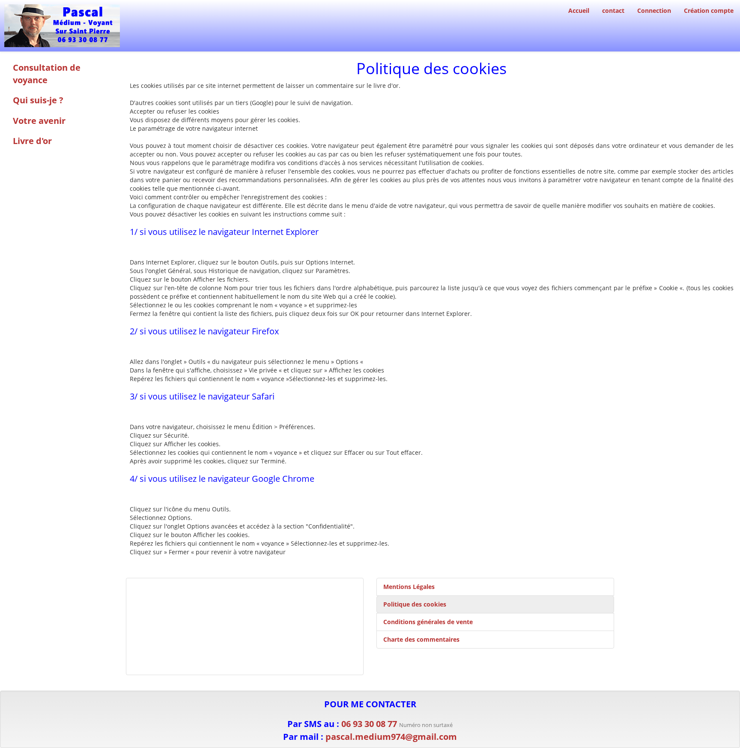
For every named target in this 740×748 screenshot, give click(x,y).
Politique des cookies (414, 604)
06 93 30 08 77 (369, 724)
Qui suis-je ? (38, 100)
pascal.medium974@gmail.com (391, 736)
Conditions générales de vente (428, 622)
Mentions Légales (409, 587)
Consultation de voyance (47, 74)
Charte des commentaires (421, 639)
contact (613, 10)
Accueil (578, 10)
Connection (654, 10)
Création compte (709, 10)
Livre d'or (32, 141)
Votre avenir (39, 120)
